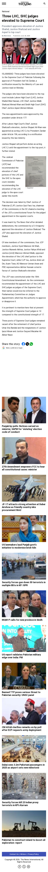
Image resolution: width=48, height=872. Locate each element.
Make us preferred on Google (14, 348)
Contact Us (14, 854)
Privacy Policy (33, 854)
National (5, 11)
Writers (23, 854)
